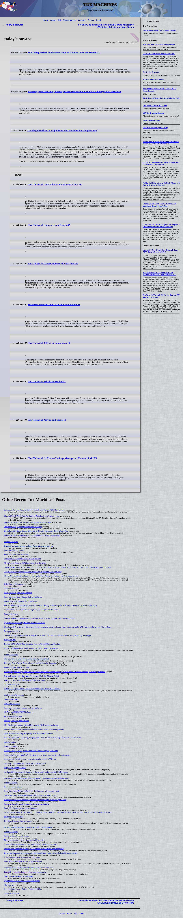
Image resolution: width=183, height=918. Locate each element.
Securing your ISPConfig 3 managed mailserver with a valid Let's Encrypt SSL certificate (74, 91)
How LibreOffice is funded (14, 550)
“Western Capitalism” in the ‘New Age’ (159, 54)
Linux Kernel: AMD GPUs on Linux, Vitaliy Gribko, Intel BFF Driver (30, 759)
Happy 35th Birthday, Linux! (15, 768)
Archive (91, 20)
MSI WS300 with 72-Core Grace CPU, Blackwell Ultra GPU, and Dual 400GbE (159, 274)
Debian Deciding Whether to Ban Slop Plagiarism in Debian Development (32, 535)
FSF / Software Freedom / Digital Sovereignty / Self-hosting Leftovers (31, 725)
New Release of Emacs (13, 787)
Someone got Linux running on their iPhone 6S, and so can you (28, 546)
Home (45, 20)
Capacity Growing (11, 746)
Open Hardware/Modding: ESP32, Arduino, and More (24, 623)
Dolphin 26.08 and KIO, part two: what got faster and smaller (27, 522)
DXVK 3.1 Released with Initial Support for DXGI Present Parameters (161, 163)
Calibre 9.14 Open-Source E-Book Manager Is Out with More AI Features (161, 184)
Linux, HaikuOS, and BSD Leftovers (18, 593)
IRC (59, 20)
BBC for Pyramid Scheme (153, 113)
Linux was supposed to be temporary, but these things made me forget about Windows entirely (40, 853)
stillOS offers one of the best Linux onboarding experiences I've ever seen (32, 572)
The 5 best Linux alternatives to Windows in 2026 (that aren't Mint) (29, 795)
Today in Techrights (11, 588)
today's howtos (10, 640)
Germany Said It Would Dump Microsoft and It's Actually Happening (30, 663)
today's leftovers (14, 25)
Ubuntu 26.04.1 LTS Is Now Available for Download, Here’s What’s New (159, 205)
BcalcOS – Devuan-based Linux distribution (21, 808)
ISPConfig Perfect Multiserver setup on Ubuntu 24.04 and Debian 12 (64, 52)
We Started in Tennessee (14, 695)
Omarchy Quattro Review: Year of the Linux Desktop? (25, 763)
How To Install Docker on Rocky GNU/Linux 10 (53, 263)
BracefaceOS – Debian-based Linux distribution (22, 559)
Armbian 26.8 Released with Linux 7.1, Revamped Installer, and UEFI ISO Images (36, 772)
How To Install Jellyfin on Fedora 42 (47, 419)
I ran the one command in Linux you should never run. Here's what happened (34, 849)
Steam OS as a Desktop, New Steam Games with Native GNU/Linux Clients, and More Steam (106, 26)
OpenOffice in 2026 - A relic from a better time (22, 881)
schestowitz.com (150, 40)
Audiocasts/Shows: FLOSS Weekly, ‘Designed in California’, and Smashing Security (37, 755)
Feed (98, 20)
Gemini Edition (69, 20)
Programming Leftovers (13, 631)
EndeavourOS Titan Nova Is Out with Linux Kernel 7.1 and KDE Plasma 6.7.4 (161, 143)
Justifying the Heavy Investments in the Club (161, 98)
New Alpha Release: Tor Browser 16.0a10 (159, 30)
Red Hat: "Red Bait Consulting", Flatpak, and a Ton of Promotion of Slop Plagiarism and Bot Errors (42, 738)
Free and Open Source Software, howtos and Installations (26, 804)
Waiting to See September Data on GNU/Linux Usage (25, 680)
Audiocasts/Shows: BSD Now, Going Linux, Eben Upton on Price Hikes (31, 610)
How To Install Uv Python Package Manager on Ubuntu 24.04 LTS (62, 458)
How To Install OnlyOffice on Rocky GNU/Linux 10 (54, 184)
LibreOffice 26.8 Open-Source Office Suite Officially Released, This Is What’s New (36, 531)
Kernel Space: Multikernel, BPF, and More (20, 601)
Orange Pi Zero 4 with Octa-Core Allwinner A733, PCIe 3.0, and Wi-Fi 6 (160, 251)
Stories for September (151, 72)
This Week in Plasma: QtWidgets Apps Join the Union (25, 563)
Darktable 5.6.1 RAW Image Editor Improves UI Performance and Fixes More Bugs (161, 226)
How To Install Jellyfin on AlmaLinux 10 (49, 343)
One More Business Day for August (18, 821)
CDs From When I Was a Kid (155, 106)
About (52, 20)
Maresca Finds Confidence (153, 80)
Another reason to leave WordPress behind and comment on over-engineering (34, 729)
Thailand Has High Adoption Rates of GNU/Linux (23, 527)
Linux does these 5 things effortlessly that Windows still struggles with (31, 791)
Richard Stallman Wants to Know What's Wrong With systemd (28, 827)
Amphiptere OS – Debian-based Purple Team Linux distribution (28, 868)
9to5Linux (147, 137)
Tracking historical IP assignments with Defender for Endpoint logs (62, 130)
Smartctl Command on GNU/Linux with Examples (54, 304)
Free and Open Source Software (16, 555)
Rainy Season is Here (151, 120)
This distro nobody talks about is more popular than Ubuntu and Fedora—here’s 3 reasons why (40, 576)
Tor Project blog (150, 26)
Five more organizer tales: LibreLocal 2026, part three (25, 840)
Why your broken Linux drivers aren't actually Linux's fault (26, 659)
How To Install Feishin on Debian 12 (47, 381)
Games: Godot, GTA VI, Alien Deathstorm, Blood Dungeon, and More (31, 751)
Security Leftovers (11, 614)
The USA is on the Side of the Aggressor (159, 44)
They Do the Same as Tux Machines (18, 876)
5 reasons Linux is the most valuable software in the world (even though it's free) (35, 800)
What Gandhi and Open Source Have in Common (23, 862)
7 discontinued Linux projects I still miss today (22, 857)
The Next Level (10, 885)
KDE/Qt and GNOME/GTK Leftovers (18, 712)
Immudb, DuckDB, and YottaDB (16, 721)
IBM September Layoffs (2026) (155, 128)
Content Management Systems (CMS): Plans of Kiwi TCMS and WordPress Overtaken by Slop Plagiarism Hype (47, 635)
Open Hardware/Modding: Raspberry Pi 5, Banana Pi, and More (28, 734)
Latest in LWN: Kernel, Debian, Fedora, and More (23, 889)
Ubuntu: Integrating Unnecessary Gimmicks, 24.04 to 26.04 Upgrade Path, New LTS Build (39, 618)
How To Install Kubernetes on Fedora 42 (49, 225)
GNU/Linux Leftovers (12, 704)
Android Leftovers (11, 542)
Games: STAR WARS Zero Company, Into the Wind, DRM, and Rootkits (32, 644)
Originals (81, 20)
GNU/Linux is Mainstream (14, 584)
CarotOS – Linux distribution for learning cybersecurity (25, 872)
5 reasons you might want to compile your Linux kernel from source (30, 844)
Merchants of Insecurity (13, 817)
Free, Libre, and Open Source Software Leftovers (23, 597)
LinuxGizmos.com (151, 246)
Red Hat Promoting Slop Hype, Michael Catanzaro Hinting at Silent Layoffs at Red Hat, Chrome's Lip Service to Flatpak (50, 606)
